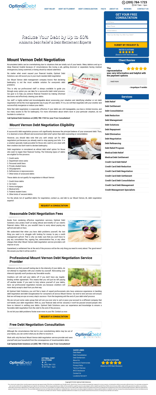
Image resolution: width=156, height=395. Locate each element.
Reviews (127, 9)
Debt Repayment (112, 129)
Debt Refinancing (113, 143)
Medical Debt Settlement (117, 157)
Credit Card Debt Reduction (118, 166)
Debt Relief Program (114, 148)
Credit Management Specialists (120, 190)
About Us (114, 9)
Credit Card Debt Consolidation (120, 180)
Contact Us (142, 9)
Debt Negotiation (113, 138)
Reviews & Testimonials (81, 363)
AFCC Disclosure (79, 371)
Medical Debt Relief (114, 152)
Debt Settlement (67, 9)
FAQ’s (103, 9)
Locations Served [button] (79, 376)
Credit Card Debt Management (119, 185)
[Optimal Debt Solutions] (20, 363)
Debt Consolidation (87, 9)
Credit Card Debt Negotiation (119, 171)
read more (115, 81)
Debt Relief (49, 9)
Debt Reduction (112, 115)
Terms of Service (79, 368)
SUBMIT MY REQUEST (125, 45)
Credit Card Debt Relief (116, 162)
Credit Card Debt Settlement (118, 176)
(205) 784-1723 (136, 2)
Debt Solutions (112, 125)
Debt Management (113, 120)
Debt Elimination (113, 134)
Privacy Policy (78, 365)
